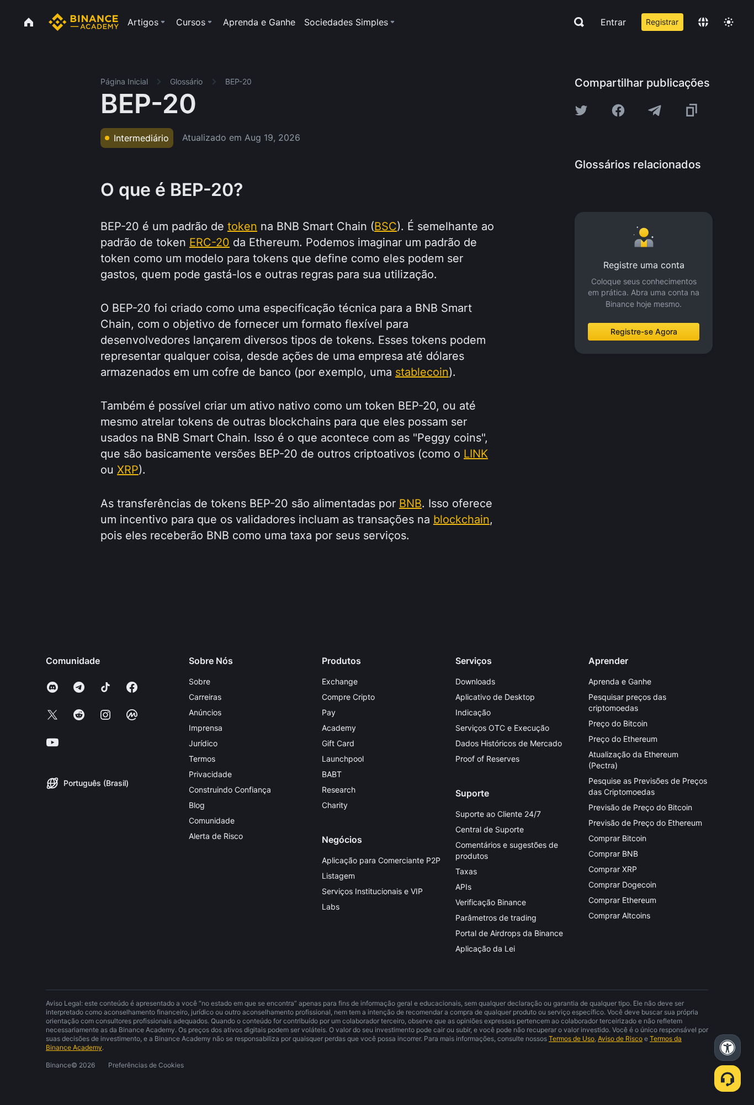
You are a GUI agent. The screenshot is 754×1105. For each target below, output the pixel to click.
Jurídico (203, 743)
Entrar (613, 22)
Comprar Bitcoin (617, 838)
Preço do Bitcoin (617, 723)
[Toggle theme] (728, 22)
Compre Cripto (348, 697)
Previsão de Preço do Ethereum (645, 822)
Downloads (475, 681)
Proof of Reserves (487, 758)
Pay (329, 712)
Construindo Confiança (230, 789)
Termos (202, 758)
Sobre (199, 681)
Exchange (340, 681)
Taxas (466, 871)
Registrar (662, 21)
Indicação (473, 712)
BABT (332, 774)
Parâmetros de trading (496, 917)
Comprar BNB (613, 853)
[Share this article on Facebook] (618, 110)
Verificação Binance (490, 902)
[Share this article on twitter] (581, 110)
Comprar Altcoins (619, 915)
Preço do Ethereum (622, 738)
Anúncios (205, 712)
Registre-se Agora (643, 331)
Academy (339, 727)
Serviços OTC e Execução (502, 727)
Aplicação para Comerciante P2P (381, 860)
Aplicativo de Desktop (495, 697)
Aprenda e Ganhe (619, 681)
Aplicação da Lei (485, 948)
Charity (335, 805)
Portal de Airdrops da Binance (509, 933)
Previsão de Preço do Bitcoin (640, 807)
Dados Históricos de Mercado (508, 743)
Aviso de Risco (620, 1038)
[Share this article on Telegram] (654, 110)
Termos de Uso (571, 1038)
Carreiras (205, 697)
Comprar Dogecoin (622, 884)
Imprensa (205, 727)
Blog (197, 805)
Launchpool (343, 758)
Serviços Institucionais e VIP (372, 891)
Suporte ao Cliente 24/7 (498, 814)
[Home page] (84, 22)
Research (338, 789)
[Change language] (703, 22)
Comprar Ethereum (622, 900)
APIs (463, 886)
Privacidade (210, 774)
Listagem (338, 875)
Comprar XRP (612, 869)
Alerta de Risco (216, 836)
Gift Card (338, 743)
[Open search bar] (576, 22)
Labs (330, 906)
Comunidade (212, 820)
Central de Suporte (489, 829)
